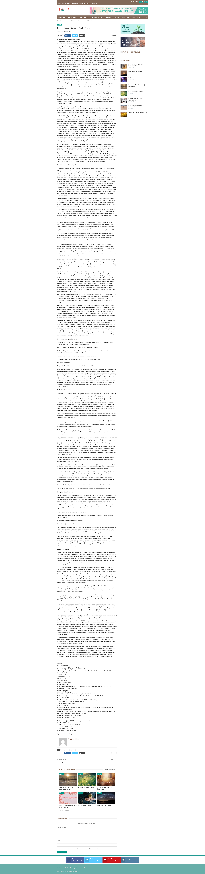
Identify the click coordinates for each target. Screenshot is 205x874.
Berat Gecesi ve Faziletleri (135, 71)
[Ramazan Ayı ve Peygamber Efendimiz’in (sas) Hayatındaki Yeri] (124, 66)
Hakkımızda (75, 3)
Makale (59, 24)
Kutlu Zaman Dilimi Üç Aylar (135, 91)
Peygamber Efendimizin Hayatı (67, 17)
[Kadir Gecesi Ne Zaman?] (106, 798)
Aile (133, 17)
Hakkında (108, 17)
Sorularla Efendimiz (96, 17)
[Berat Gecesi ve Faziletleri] (124, 73)
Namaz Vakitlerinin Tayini (109, 762)
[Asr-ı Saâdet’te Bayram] (87, 798)
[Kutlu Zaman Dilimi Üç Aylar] (87, 779)
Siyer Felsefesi (84, 17)
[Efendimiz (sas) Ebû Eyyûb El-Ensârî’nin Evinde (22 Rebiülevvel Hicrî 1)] (124, 107)
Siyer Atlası (125, 17)
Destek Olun (94, 3)
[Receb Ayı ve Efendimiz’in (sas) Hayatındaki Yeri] (68, 779)
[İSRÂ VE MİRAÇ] (124, 79)
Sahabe (117, 17)
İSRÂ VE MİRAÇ (132, 78)
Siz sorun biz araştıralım (84, 3)
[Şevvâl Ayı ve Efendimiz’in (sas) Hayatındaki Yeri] (68, 798)
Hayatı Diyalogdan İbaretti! (64, 762)
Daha (138, 17)
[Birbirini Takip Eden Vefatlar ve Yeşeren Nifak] (124, 100)
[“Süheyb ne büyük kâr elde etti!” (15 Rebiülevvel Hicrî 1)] (124, 114)
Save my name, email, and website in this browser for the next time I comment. (78, 848)
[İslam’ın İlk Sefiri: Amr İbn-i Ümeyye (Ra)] (106, 779)
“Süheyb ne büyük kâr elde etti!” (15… (137, 112)
